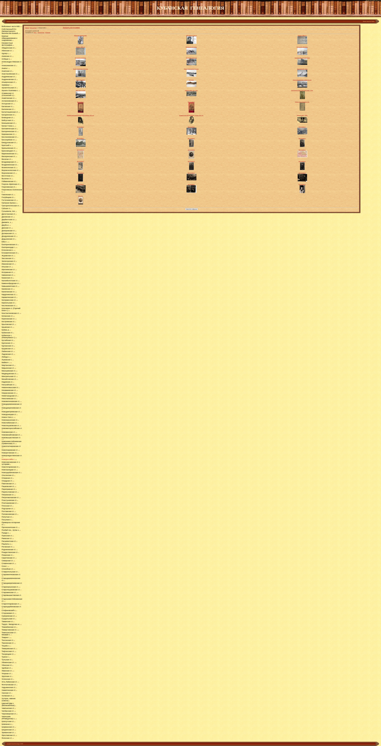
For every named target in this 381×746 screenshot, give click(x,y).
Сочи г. (4, 566)
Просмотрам (41, 32)
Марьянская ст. (8, 368)
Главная (8, 21)
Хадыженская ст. (9, 687)
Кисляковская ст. (9, 306)
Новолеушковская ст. (10, 426)
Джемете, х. (6, 222)
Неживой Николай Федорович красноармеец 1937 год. (80, 115)
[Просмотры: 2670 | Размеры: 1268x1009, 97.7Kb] (81, 192)
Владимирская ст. (9, 162)
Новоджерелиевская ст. (11, 408)
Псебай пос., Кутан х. (10, 530)
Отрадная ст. (7, 481)
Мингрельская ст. (9, 376)
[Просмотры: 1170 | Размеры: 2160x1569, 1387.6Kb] (302, 54)
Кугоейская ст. (7, 340)
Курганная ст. (7, 343)
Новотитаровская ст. (10, 467)
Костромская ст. (8, 322)
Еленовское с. (7, 250)
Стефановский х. (9, 610)
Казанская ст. (7, 278)
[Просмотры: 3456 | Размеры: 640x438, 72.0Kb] (191, 180)
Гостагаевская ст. (9, 200)
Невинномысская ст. (10, 387)
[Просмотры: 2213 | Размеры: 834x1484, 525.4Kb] (191, 112)
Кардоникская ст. (9, 294)
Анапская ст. (7, 71)
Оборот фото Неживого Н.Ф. (302, 102)
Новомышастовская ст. (11, 438)
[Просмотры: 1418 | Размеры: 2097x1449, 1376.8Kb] (191, 54)
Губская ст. (6, 208)
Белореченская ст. (9, 131)
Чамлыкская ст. (8, 708)
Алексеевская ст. (9, 66)
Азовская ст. (7, 56)
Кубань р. (5, 330)
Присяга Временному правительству (302, 80)
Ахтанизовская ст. (9, 101)
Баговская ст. (7, 106)
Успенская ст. (7, 679)
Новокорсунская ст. (10, 420)
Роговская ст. (7, 547)
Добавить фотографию (71, 28)
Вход (27, 21)
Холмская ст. (7, 696)
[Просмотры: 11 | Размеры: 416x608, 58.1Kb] (80, 43)
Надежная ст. (7, 382)
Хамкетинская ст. (9, 690)
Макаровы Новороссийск (80, 35)
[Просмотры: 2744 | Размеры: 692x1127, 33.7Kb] (80, 181)
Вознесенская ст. (9, 168)
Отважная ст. (7, 478)
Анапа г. (5, 68)
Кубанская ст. (7, 333)
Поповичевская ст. (9, 514)
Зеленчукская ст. (8, 261)
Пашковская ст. (8, 486)
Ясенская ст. (7, 738)
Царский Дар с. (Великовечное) (8, 704)
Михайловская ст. (9, 379)
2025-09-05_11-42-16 (191, 35)
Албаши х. (6, 59)
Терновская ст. (8, 643)
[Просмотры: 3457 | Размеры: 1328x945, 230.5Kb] (191, 134)
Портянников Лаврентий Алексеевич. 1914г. (302, 90)
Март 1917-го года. (80, 90)
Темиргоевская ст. (9, 630)
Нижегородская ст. (9, 396)
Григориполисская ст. (10, 206)
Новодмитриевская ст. (11, 412)
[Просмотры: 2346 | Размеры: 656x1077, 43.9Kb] (191, 169)
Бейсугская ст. (7, 120)
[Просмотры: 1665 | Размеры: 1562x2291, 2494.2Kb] (302, 110)
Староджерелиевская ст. (12, 583)
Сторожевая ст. (8, 613)
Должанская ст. (8, 233)
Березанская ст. (8, 134)
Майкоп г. (5, 362)
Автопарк (191, 80)
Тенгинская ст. (7, 640)
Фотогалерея (14, 21)
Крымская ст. (7, 327)
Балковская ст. (8, 109)
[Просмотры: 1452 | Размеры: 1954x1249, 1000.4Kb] (191, 86)
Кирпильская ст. (8, 303)
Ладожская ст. (7, 354)
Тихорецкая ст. (8, 654)
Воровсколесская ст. (10, 170)
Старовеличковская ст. (11, 575)
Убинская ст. (7, 665)
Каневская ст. (7, 289)
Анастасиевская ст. (10, 74)
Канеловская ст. (8, 292)
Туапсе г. (5, 657)
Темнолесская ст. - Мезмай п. (9, 634)
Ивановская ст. (8, 264)
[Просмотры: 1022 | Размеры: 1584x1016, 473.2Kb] (302, 64)
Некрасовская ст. (9, 393)
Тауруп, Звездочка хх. (11, 624)
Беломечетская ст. (9, 129)
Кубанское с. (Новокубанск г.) (8, 336)
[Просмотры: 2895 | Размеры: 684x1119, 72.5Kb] (191, 146)
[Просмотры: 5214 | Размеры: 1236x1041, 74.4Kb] (302, 181)
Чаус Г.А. (80, 196)
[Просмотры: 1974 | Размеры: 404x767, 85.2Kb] (81, 135)
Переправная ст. (8, 489)
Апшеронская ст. (8, 82)
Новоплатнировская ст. (11, 446)
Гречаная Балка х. (9, 203)
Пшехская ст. (7, 536)
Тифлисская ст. (8, 651)
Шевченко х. (7, 724)
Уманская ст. (7, 671)
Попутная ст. (7, 517)
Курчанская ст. (8, 346)
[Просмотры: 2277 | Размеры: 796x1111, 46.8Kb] (191, 158)
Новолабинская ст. (9, 423)
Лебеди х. (6, 357)
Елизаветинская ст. (10, 253)
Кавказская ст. (7, 275)
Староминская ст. (9, 592)
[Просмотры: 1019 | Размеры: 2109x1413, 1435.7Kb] (191, 64)
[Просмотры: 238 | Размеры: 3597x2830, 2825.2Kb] (302, 43)
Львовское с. (7, 360)
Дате (35, 32)
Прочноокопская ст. (10, 527)
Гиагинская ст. (7, 195)
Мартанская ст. (8, 365)
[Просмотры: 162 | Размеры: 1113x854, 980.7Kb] (191, 43)
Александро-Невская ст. (12, 62)
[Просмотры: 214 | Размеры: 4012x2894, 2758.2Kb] (81, 54)
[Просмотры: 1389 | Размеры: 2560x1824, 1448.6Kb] (191, 76)
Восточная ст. (7, 176)
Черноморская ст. (9, 714)
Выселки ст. (6, 179)
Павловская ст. (8, 484)
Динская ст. (6, 228)
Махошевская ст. (9, 371)
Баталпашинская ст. (10, 112)
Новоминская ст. (8, 432)
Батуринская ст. (8, 115)
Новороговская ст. (9, 453)
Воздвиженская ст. (9, 165)
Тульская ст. (7, 660)
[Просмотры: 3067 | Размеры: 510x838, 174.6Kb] (80, 204)
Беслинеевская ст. (9, 137)
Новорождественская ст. (12, 456)
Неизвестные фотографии (7, 44)
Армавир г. (6, 85)
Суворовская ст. (8, 616)
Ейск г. (4, 242)
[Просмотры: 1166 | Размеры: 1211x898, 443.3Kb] (302, 76)
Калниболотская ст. (10, 281)
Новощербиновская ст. (11, 473)
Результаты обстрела (191, 57)
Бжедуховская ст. (9, 143)
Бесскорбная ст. (8, 140)
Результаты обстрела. (191, 47)
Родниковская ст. (9, 550)
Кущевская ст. (7, 349)
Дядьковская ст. (8, 239)
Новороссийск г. (8, 459)
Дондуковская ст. (9, 236)
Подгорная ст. (7, 509)
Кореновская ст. (8, 319)
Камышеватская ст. (9, 286)
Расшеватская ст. (9, 541)
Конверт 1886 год (302, 35)
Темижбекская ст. (9, 627)
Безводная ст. (7, 118)
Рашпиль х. (6, 544)
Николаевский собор (302, 69)
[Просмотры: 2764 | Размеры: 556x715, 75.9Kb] (81, 158)
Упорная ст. (6, 674)
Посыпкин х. (7, 520)
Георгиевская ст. (8, 187)
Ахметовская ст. (8, 98)
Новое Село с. (8, 417)
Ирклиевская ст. (8, 270)
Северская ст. (7, 561)
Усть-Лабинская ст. (9, 682)
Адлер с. (5, 53)
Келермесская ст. (9, 300)
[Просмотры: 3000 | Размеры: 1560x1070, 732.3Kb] (302, 134)
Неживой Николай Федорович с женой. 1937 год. (191, 115)
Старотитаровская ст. (10, 604)
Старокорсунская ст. (10, 587)
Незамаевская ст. (9, 390)
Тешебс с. (6, 646)
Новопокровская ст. (10, 450)
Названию (47, 32)
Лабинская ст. (7, 351)
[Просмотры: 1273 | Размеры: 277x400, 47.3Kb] (302, 192)
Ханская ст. (6, 693)
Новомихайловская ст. (11, 435)
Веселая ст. (6, 159)
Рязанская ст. (7, 555)
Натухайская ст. (8, 385)
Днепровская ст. (8, 231)
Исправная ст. (7, 272)
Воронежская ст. (8, 173)
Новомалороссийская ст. (12, 428)
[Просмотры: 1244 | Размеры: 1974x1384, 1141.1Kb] (81, 87)
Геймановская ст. (9, 181)
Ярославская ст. (8, 735)
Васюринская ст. (8, 156)
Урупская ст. (7, 676)
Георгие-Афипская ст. (11, 184)
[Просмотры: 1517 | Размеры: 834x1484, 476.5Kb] (80, 112)
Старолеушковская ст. (11, 590)
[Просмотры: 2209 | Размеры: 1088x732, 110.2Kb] (302, 157)
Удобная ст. (6, 668)
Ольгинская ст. (8, 475)
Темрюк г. (6, 637)
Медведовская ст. (9, 374)
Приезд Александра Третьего (191, 69)
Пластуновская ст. (9, 500)
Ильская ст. (6, 267)
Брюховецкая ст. (8, 151)
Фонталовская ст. (9, 685)
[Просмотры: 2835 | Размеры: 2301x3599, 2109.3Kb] (302, 98)
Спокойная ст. (7, 569)
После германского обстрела (80, 69)
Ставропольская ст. (10, 572)
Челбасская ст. (8, 711)
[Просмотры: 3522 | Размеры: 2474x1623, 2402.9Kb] (302, 122)
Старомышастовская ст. (11, 595)
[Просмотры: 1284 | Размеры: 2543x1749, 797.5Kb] (81, 97)
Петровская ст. (8, 495)
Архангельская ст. (9, 88)
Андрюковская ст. (9, 79)
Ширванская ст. (8, 727)
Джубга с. (6, 225)
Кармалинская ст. (9, 297)
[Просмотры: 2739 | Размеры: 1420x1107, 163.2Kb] (81, 146)
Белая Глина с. (8, 126)
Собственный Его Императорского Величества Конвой (10, 31)
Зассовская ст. (8, 258)
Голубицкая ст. (8, 197)
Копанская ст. (7, 316)
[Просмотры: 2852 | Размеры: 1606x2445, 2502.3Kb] (80, 123)
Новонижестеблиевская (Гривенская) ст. (11, 442)
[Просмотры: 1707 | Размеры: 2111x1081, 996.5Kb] (191, 95)
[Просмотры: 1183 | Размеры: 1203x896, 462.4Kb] (81, 76)
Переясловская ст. (9, 492)
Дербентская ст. (8, 220)
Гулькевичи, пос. (8, 211)
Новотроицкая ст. (9, 470)
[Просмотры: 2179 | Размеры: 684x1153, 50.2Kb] (80, 169)
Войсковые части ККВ (11, 26)
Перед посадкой (80, 80)
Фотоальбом (33, 27)
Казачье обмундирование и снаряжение (9, 38)
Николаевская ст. (9, 399)
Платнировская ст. (9, 503)
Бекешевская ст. (8, 123)
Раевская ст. (7, 538)
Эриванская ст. (8, 733)
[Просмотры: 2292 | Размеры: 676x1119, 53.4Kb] (302, 146)
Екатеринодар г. (8, 247)
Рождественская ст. (10, 552)
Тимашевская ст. (8, 649)
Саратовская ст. (8, 558)
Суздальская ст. (8, 619)
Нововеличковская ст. (11, 401)
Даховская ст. (7, 217)
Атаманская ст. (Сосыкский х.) (8, 94)
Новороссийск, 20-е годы (191, 90)
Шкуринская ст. (8, 730)
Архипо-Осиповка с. (10, 90)
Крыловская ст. (8, 324)
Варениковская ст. (9, 154)
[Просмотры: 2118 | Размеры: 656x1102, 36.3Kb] (302, 169)
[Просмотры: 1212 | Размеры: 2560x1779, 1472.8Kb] (302, 87)
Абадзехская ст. (8, 48)
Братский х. (6, 145)
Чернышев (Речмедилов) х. (8, 718)
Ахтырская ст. (7, 104)
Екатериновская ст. (10, 245)
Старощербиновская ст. (11, 607)
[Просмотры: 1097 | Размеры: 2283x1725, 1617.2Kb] (81, 65)
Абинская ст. (7, 51)
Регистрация (22, 21)
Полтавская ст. (8, 511)
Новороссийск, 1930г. (302, 115)
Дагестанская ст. (8, 214)
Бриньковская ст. (9, 148)
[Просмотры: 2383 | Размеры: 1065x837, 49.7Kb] (191, 192)
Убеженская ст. (8, 662)
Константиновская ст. (10, 313)
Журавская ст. (7, 256)
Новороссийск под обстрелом (302, 57)
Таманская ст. (7, 621)
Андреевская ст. (8, 77)
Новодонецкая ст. (9, 414)
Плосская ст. (7, 506)
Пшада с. (5, 533)
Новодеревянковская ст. (12, 404)
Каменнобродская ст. (10, 283)
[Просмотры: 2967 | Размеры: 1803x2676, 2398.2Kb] (191, 123)
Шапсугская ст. (8, 721)
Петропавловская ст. (10, 497)
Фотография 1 (80, 102)
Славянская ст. (8, 563)
